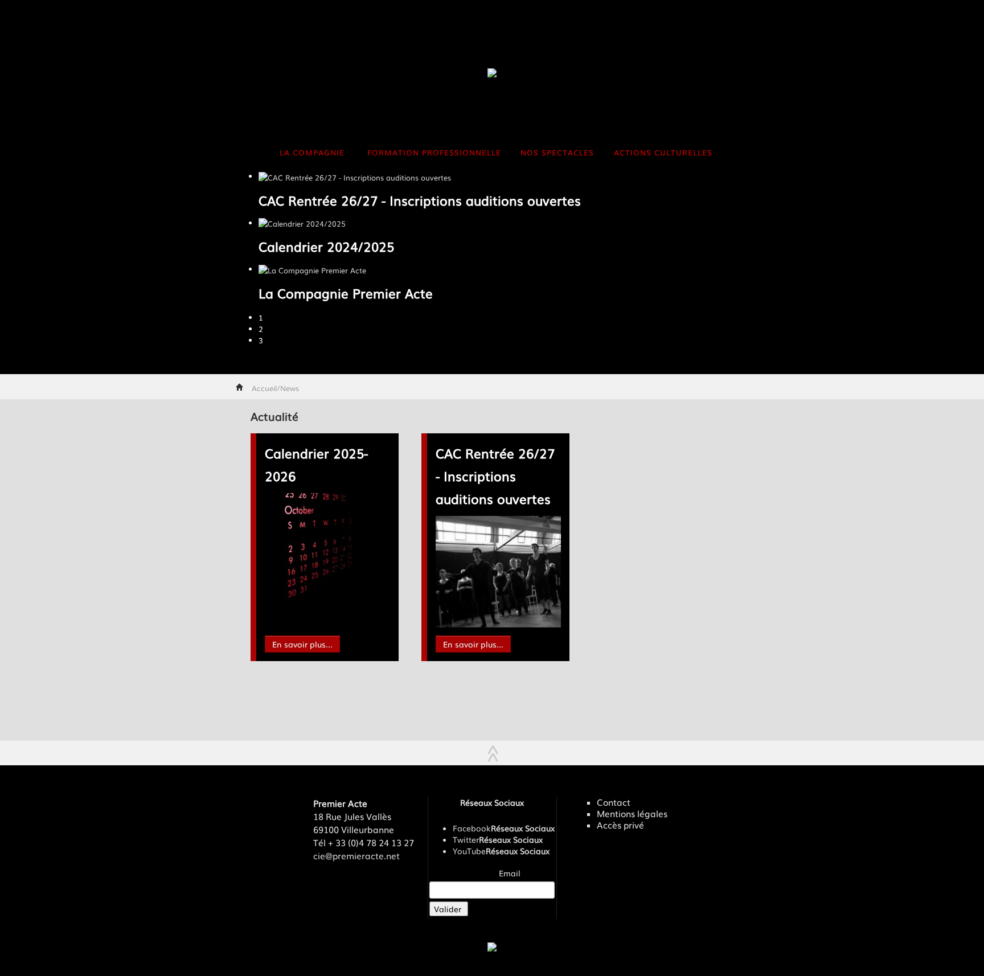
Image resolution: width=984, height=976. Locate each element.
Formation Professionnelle (434, 152)
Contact (613, 802)
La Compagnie (312, 152)
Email (509, 873)
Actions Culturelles (663, 152)
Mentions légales (632, 813)
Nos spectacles (557, 152)
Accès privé (620, 825)
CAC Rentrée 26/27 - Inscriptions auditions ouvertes (495, 476)
